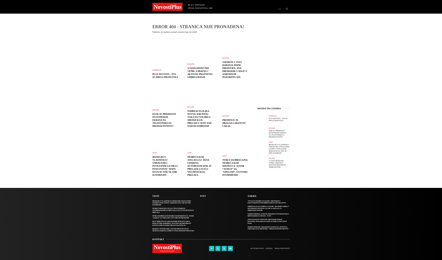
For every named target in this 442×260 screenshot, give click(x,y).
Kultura (225, 58)
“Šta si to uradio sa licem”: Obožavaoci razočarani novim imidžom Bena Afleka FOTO (267, 202)
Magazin (155, 110)
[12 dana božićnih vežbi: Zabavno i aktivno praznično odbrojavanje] (203, 60)
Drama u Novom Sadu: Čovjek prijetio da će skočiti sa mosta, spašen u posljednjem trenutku (173, 230)
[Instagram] (217, 248)
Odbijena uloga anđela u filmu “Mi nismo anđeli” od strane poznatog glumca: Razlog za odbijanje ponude (268, 208)
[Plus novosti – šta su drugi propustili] (168, 60)
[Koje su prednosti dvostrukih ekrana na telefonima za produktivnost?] (262, 133)
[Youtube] (230, 248)
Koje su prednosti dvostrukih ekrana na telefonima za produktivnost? (164, 120)
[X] (224, 248)
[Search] (287, 9)
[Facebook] (211, 248)
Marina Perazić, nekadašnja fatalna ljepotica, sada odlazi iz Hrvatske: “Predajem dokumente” (268, 228)
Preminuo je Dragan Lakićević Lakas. (234, 123)
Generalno (156, 70)
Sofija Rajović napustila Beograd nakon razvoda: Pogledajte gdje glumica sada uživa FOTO (267, 221)
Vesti (154, 153)
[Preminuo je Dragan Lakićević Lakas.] (238, 109)
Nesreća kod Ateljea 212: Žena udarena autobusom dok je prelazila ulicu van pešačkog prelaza (199, 166)
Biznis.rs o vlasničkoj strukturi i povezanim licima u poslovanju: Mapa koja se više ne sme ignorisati (165, 166)
